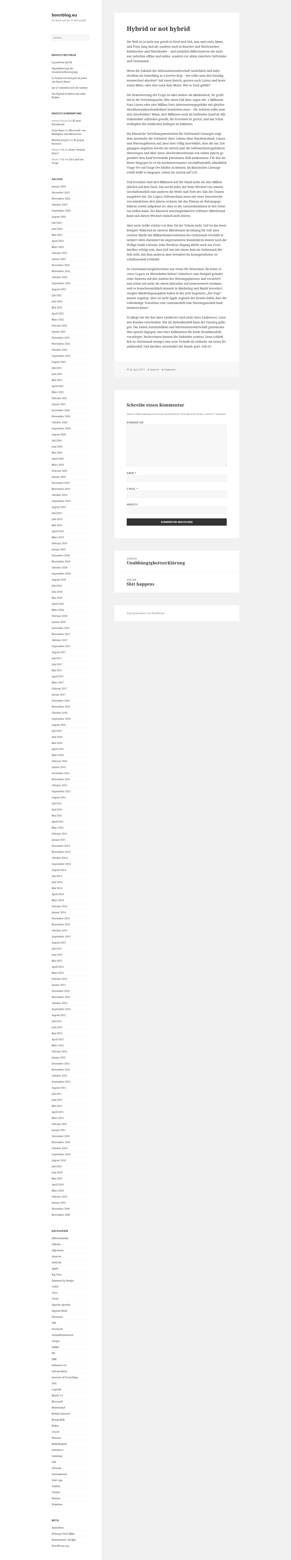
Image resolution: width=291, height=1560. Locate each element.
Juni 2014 (57, 882)
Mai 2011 (57, 1106)
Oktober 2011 (59, 1075)
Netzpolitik (58, 1419)
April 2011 (58, 1112)
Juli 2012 (57, 1021)
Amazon (56, 1256)
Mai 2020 (57, 452)
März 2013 (58, 972)
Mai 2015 (57, 815)
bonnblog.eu (64, 15)
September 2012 (61, 1009)
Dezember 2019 (61, 483)
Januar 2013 (59, 985)
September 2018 (61, 573)
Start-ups (57, 1480)
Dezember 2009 (61, 1208)
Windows (57, 1504)
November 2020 (61, 416)
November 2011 (61, 1069)
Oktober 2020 (59, 422)
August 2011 (59, 1087)
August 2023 (59, 216)
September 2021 (61, 355)
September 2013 (61, 936)
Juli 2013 (57, 948)
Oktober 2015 (59, 785)
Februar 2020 (59, 470)
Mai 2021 (57, 380)
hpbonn (154, 369)
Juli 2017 (57, 658)
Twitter (56, 1492)
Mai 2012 (57, 1033)
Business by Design (63, 1280)
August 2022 (59, 289)
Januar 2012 (59, 1057)
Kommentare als (64, 1539)
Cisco (55, 1292)
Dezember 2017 (61, 628)
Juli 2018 (57, 585)
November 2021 (61, 343)
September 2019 (61, 501)
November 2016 (61, 706)
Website (132, 504)
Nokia (55, 1425)
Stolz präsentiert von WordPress (145, 613)
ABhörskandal (60, 1238)
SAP (54, 1462)
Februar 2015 (59, 833)
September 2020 (61, 428)
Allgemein (58, 1250)
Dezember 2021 (61, 337)
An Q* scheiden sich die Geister (70, 87)
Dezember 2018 (61, 555)
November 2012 (61, 997)
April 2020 (58, 458)
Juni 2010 (57, 1172)
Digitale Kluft (59, 1310)
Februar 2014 (59, 906)
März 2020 (58, 464)
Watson (56, 1498)
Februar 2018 (59, 616)
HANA (55, 1347)
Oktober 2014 (59, 858)
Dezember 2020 (61, 410)
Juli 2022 (57, 295)
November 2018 (61, 561)
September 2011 (61, 1081)
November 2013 (61, 924)
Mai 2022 (57, 307)
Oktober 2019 (59, 495)
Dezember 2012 (61, 991)
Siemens (56, 1468)
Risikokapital (59, 1444)
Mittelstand (58, 1407)
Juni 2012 (57, 1027)
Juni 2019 (57, 519)
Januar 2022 (59, 331)
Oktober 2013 (59, 930)
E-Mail (132, 488)
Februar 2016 (59, 761)
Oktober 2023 (59, 204)
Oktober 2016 (59, 712)
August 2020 (59, 434)
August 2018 (59, 579)
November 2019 (61, 489)
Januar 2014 (59, 912)
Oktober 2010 (59, 1148)
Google (56, 1341)
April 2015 (58, 821)
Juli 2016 (57, 731)
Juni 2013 (57, 954)
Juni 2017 (57, 664)
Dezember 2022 (61, 265)
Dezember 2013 (61, 918)
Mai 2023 (57, 235)
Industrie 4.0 (59, 1365)
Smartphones (59, 1474)
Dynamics (57, 1316)
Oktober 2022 (59, 277)
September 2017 (61, 646)
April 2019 (58, 531)
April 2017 (58, 676)
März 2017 (58, 682)
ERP (54, 1323)
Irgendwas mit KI (62, 62)
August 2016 (59, 724)
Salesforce (58, 1450)
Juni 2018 (57, 591)
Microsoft (57, 1401)
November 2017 (61, 634)
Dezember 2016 (61, 700)
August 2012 (59, 1015)
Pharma (56, 1437)
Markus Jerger (60, 140)
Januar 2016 (59, 767)
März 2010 (58, 1190)
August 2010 (59, 1160)
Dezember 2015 (61, 773)
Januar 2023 (59, 259)
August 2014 (59, 870)
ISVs (54, 1383)
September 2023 (61, 210)
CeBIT (55, 1286)
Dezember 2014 (61, 845)
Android (56, 1262)
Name (131, 473)
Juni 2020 (57, 446)
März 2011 (58, 1118)
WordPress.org (60, 1545)
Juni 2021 (57, 374)
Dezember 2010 (61, 1136)
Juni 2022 (57, 301)
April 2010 (58, 1184)
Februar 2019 (59, 543)
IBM (54, 1359)
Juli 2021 (57, 368)
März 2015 (58, 827)
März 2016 (58, 755)
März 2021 (58, 392)
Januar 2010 (59, 1202)
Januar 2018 (59, 622)
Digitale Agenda (61, 1304)
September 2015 (61, 791)
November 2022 (61, 271)
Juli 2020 (57, 440)
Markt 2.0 (57, 1395)
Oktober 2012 (59, 1003)
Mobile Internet (61, 1413)
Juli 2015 (57, 803)
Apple (55, 1268)
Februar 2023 (59, 253)
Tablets (56, 1486)
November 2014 (61, 851)
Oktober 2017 (59, 640)
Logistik (56, 1389)
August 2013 (59, 942)
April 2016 (58, 749)
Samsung (57, 1456)
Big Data (57, 1274)
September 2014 (61, 864)
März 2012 (58, 1045)
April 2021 (58, 386)
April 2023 (58, 241)
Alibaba (56, 1244)
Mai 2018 (57, 597)
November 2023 (61, 198)
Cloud (55, 1298)
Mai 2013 (57, 960)
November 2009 (61, 1214)
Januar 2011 (59, 1130)
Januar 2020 (59, 476)
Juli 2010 (57, 1166)
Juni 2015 (57, 809)
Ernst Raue (58, 130)
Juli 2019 (57, 513)
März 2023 (58, 247)
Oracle (55, 1431)
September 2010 (61, 1154)
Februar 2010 (59, 1196)
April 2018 (58, 603)
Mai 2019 (57, 525)
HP (53, 1353)
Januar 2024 (59, 186)
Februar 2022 (59, 325)
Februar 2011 (59, 1124)
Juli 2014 (57, 876)
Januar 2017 (59, 694)
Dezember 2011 (61, 1063)
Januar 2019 (59, 549)
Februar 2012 (59, 1051)
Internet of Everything (65, 1377)
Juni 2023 (57, 228)
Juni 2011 (57, 1099)
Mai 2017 (57, 670)
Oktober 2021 (59, 349)
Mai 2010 (57, 1178)
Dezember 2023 (61, 192)
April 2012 (58, 1039)
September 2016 (61, 718)
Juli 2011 (57, 1093)
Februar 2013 (59, 979)
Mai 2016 (57, 743)
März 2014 (58, 900)
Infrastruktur (59, 1371)
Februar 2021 (59, 398)
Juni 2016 (57, 737)
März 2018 (58, 610)
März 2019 (58, 537)
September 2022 (61, 283)
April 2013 (58, 966)
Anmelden (58, 1527)
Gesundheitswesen (62, 1335)
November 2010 (61, 1142)
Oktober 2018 (59, 567)
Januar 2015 (59, 839)
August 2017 (59, 652)
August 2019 (59, 507)
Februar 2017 (59, 688)
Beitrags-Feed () (63, 1533)
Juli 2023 (57, 222)
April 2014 (58, 894)
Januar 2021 (59, 404)
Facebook (57, 1329)
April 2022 (58, 313)
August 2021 (59, 362)
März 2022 (58, 319)
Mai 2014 (57, 888)
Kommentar (135, 422)
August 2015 (59, 797)
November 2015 (61, 779)
